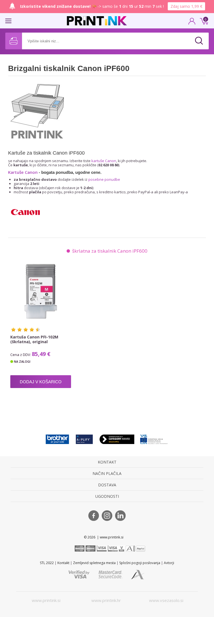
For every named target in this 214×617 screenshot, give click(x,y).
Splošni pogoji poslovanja (139, 562)
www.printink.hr (106, 600)
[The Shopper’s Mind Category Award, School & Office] (117, 439)
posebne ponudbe (104, 179)
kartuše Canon (103, 160)
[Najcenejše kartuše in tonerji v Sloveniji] (97, 21)
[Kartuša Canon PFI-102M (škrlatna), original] (40, 291)
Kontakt (63, 562)
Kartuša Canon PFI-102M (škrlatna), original (34, 339)
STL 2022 (47, 562)
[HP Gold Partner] (84, 439)
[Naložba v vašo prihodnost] (154, 439)
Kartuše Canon (23, 172)
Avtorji (169, 562)
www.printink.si (46, 600)
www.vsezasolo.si (166, 600)
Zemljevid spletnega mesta (94, 562)
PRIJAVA (192, 23)
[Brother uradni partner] (57, 439)
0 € (203, 20)
